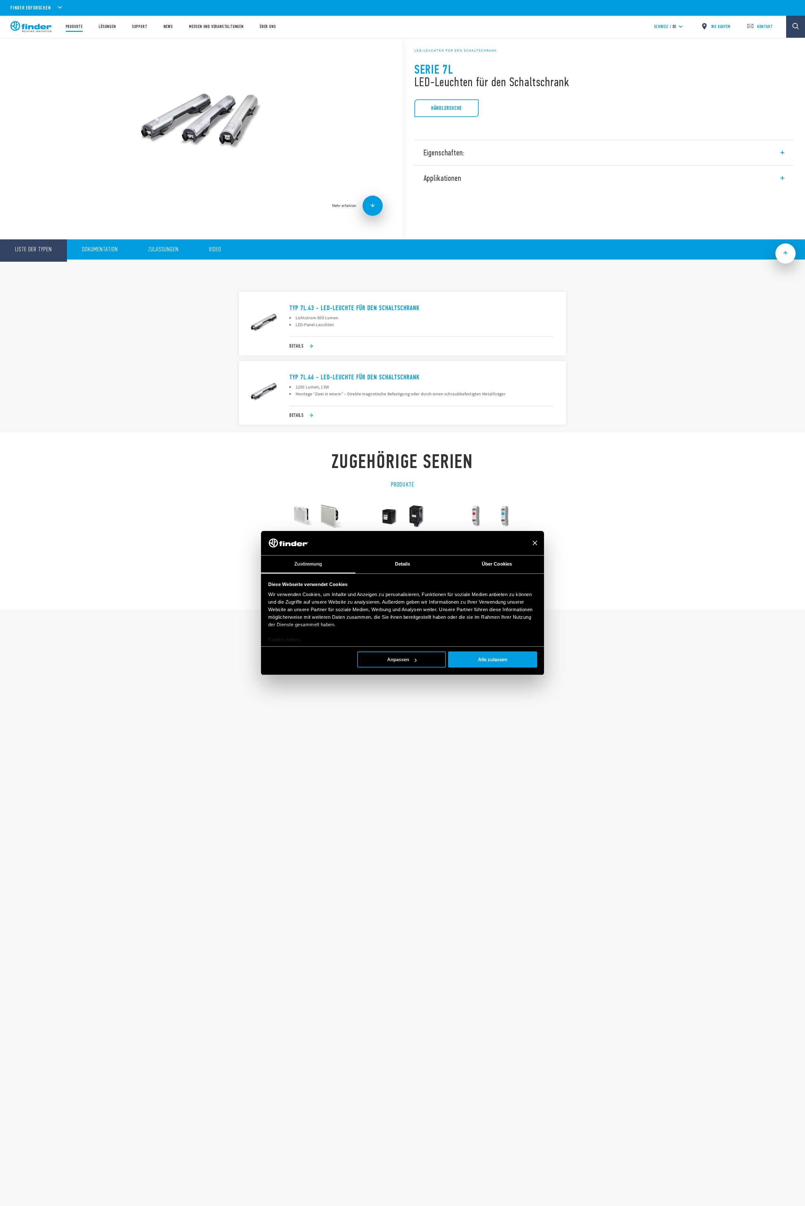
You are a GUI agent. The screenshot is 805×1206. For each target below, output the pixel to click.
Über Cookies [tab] (497, 564)
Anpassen (398, 659)
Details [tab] (402, 564)
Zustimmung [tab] (308, 564)
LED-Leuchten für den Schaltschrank (455, 50)
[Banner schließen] (535, 543)
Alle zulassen (492, 659)
